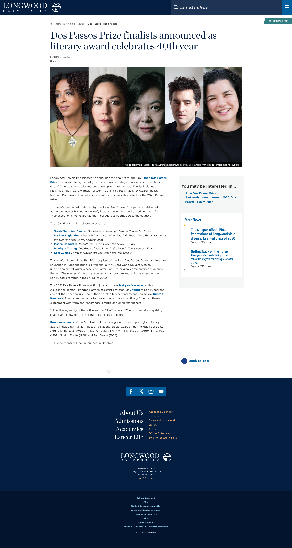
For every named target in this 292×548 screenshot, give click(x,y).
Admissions (128, 420)
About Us (131, 412)
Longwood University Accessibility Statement (146, 526)
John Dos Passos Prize (200, 193)
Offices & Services (159, 433)
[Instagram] (151, 391)
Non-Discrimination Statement (146, 510)
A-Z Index (155, 429)
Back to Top (199, 361)
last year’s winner (131, 285)
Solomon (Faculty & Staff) (164, 437)
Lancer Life (128, 436)
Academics (129, 428)
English (135, 289)
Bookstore (155, 416)
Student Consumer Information (146, 506)
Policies (146, 518)
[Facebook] (131, 391)
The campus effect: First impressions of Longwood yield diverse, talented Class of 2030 (213, 234)
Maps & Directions (146, 478)
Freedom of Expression (146, 514)
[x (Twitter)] (141, 391)
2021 (81, 23)
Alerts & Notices (146, 522)
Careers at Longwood (162, 420)
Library (153, 424)
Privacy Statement (146, 498)
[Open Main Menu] (287, 7)
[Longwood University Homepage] (58, 7)
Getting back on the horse (209, 251)
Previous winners (62, 322)
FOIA (146, 502)
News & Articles (65, 23)
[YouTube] (161, 391)
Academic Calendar (161, 411)
